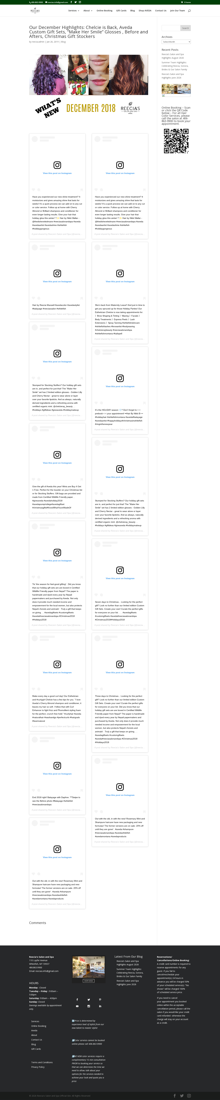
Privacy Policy (37, 1067)
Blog (132, 11)
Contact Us (160, 11)
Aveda (34, 1030)
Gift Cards (121, 11)
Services (72, 11)
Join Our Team (177, 11)
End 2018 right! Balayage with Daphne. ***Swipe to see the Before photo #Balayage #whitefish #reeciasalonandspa (56, 801)
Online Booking (104, 11)
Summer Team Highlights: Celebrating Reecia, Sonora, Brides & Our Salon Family (175, 66)
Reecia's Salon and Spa (59, 234)
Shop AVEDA (145, 11)
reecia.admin (38, 41)
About (87, 11)
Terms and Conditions (42, 1062)
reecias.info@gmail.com (47, 971)
